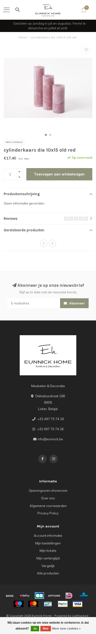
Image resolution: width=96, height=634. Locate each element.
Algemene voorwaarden (48, 506)
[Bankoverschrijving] (10, 595)
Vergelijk (48, 566)
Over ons (48, 498)
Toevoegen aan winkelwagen (59, 174)
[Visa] (77, 604)
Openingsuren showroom (48, 490)
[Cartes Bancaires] (39, 595)
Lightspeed (80, 616)
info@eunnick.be (50, 439)
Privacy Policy (48, 513)
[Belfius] (24, 595)
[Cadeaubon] (54, 595)
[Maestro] (18, 604)
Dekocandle (14, 142)
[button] (46, 135)
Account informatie (48, 536)
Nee (45, 628)
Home (22, 37)
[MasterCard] (33, 604)
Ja (35, 628)
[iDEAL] (69, 595)
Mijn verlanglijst (48, 558)
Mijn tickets (48, 551)
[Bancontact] (48, 604)
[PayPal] (63, 604)
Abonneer (76, 303)
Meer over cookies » (66, 628)
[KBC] (84, 595)
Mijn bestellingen (48, 543)
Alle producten (48, 573)
